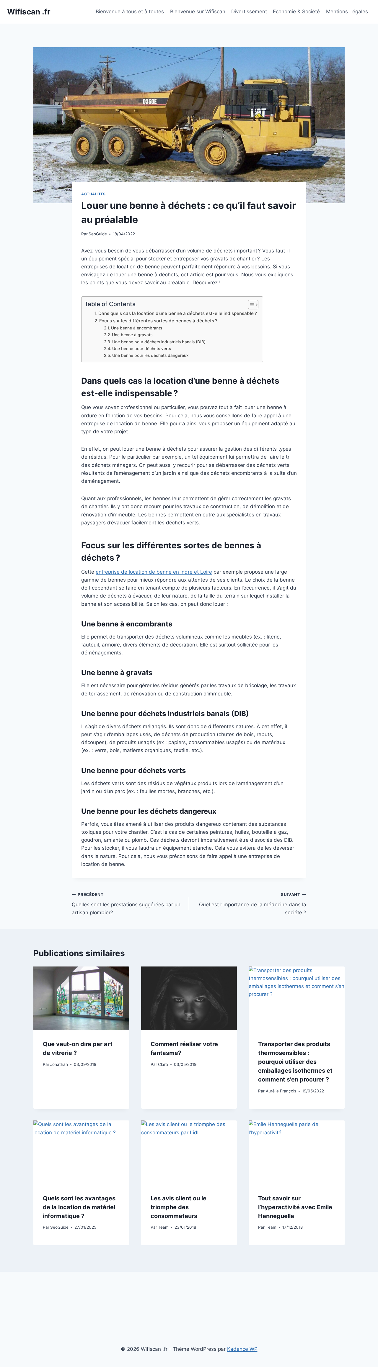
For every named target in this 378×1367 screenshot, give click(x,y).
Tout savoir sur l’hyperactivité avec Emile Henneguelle (295, 1207)
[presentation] (81, 998)
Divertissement (249, 11)
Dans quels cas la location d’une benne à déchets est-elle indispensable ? (177, 313)
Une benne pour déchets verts (141, 348)
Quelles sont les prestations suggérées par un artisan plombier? (126, 904)
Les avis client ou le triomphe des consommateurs (178, 1207)
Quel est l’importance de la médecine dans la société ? (252, 904)
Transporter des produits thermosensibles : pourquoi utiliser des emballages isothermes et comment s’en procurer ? (295, 1062)
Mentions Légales (347, 11)
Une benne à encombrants (136, 328)
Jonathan (59, 1064)
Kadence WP (242, 1349)
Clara (163, 1064)
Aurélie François (281, 1091)
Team (163, 1227)
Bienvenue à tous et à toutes (130, 11)
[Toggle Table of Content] (250, 305)
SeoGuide (98, 234)
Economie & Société (296, 11)
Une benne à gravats (132, 334)
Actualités (93, 194)
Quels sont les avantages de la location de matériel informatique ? (79, 1207)
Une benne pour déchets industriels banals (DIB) (159, 341)
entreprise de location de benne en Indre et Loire (154, 572)
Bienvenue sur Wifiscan (197, 11)
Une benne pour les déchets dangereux (150, 355)
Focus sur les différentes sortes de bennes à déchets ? (158, 321)
